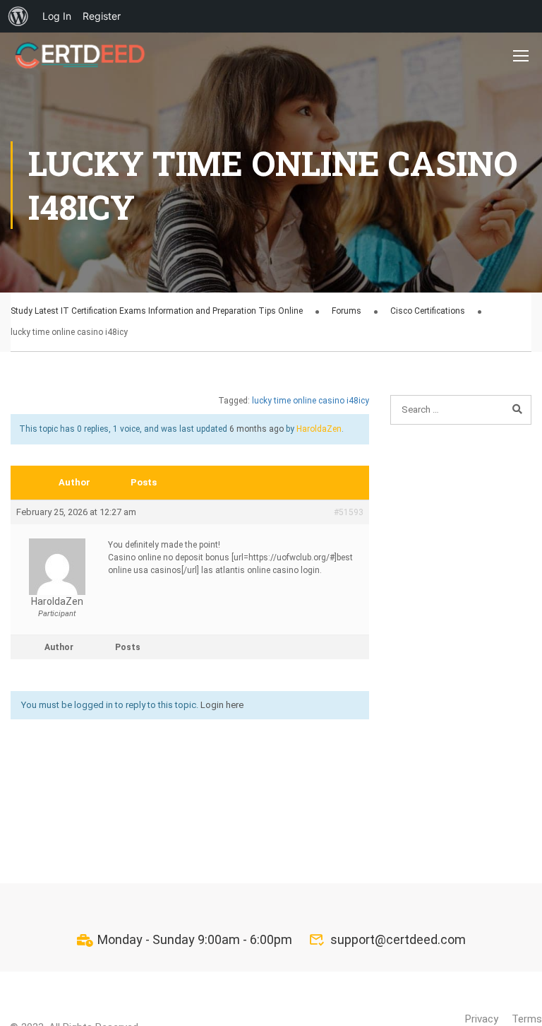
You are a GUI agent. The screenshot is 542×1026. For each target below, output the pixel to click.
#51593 (348, 512)
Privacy (481, 1019)
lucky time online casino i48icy (310, 401)
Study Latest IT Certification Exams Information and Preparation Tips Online (157, 311)
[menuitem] (18, 16)
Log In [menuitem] (56, 16)
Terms (527, 1019)
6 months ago (256, 429)
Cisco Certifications (427, 311)
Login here (221, 705)
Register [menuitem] (102, 16)
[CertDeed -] (81, 55)
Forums (346, 311)
